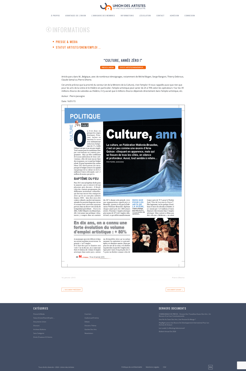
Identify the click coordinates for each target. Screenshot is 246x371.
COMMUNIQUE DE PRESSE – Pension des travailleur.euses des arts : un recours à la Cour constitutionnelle (185, 315)
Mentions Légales (152, 367)
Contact (160, 16)
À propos (55, 16)
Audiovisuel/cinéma (92, 318)
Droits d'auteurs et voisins (42, 337)
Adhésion (174, 16)
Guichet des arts (91, 329)
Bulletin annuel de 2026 (167, 332)
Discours (36, 326)
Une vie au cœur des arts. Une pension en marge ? (177, 319)
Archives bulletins (39, 329)
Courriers (88, 314)
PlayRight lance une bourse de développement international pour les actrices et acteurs (184, 324)
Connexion (189, 16)
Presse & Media (67, 42)
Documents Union (39, 322)
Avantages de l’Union (75, 16)
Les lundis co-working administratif (172, 328)
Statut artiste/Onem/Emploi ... (78, 47)
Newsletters (89, 333)
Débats (87, 322)
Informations (127, 16)
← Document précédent (72, 290)
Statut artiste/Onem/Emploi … (43, 318)
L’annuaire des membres (103, 16)
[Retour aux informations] (49, 29)
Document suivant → (175, 290)
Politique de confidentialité (131, 367)
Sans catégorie (38, 333)
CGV (164, 367)
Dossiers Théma (90, 326)
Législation (145, 16)
